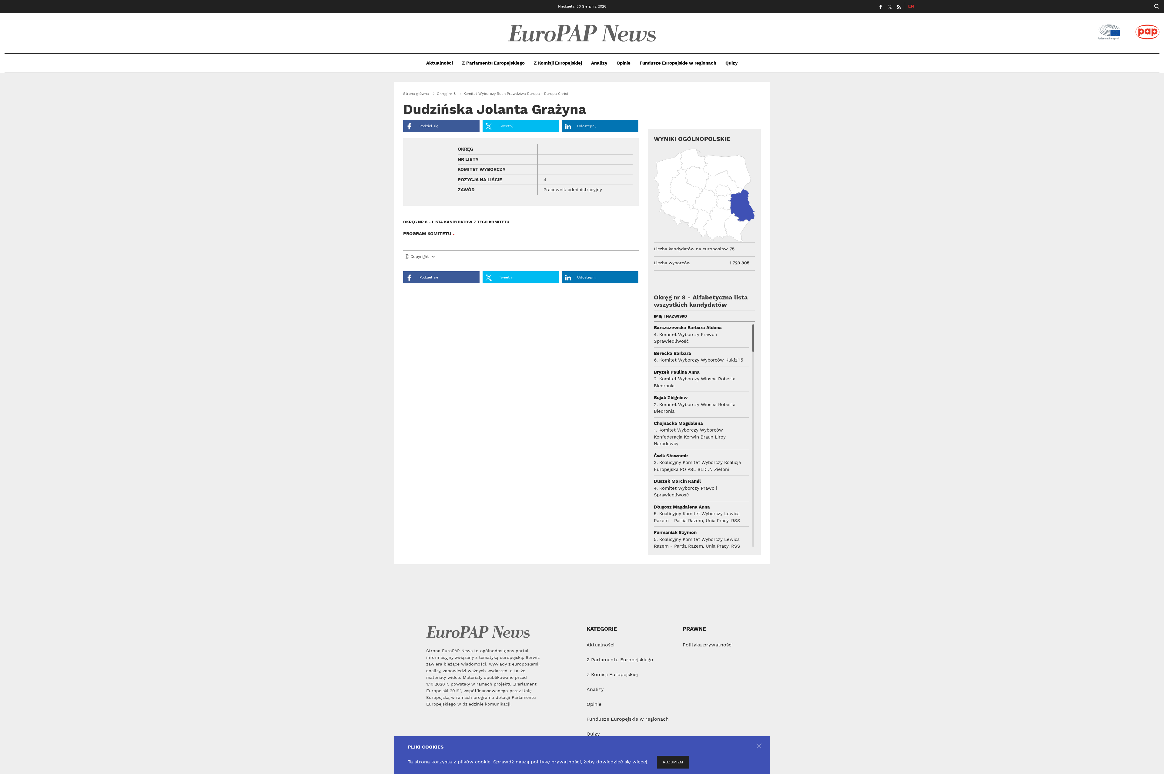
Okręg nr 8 (446, 94)
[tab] (521, 258)
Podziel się (428, 126)
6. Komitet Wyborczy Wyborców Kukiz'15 (698, 360)
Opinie (623, 63)
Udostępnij (586, 126)
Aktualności (439, 63)
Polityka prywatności (708, 645)
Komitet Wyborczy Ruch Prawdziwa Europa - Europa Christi (516, 94)
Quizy (731, 63)
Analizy (599, 63)
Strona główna (416, 94)
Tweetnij (505, 126)
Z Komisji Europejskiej (558, 63)
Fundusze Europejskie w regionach (678, 63)
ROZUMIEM (673, 762)
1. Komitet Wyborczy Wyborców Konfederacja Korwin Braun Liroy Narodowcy (690, 436)
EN (911, 6)
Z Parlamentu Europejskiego (493, 63)
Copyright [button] (419, 256)
